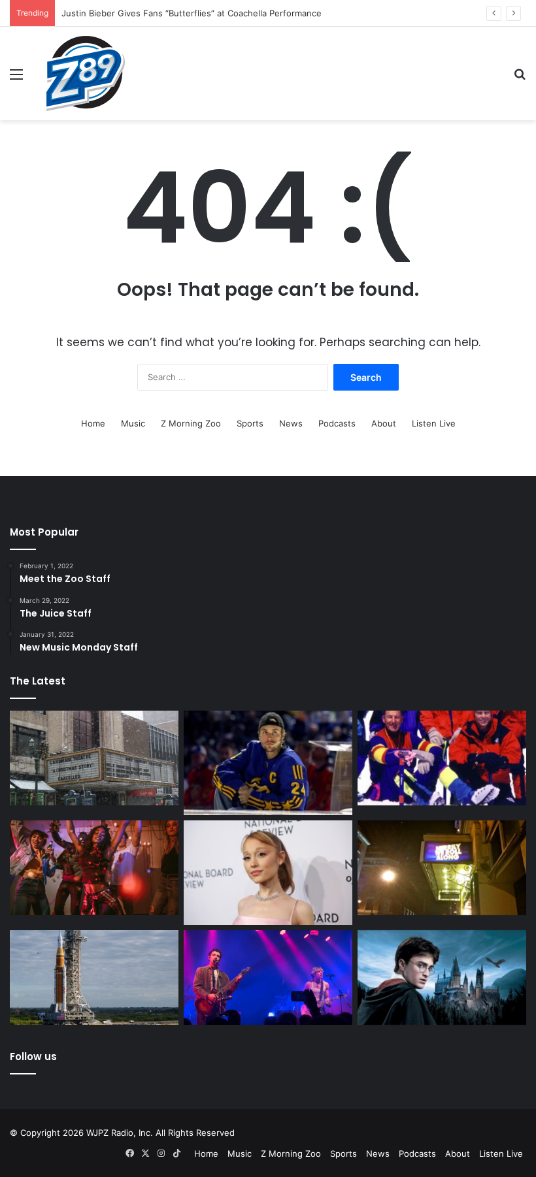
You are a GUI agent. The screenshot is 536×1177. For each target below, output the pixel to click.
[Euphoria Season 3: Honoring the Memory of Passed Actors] (94, 868)
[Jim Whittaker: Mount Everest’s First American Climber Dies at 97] (442, 758)
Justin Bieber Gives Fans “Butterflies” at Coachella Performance (191, 13)
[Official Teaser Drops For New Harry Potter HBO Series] (442, 977)
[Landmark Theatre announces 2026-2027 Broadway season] (94, 758)
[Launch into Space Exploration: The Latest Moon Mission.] (94, 977)
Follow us (33, 1056)
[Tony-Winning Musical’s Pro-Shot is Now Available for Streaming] (442, 868)
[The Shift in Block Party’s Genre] (268, 977)
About (383, 423)
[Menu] (16, 78)
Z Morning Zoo (191, 423)
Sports (250, 423)
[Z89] (85, 73)
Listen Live (434, 423)
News (291, 423)
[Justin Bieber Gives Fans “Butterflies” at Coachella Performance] (268, 763)
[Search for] (519, 78)
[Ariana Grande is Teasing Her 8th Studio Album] (268, 872)
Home (93, 423)
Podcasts (337, 423)
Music (133, 423)
